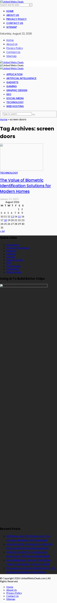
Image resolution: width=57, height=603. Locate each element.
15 (19, 216)
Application (14, 74)
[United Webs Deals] (12, 1)
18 (5, 220)
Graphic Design (16, 90)
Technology (15, 102)
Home (10, 11)
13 (12, 216)
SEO (8, 94)
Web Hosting (15, 106)
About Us (12, 15)
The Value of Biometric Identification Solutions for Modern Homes (25, 186)
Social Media (15, 98)
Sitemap (11, 27)
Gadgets (12, 82)
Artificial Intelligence (21, 78)
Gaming (11, 86)
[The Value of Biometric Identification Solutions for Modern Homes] (21, 169)
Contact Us (14, 23)
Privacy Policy (16, 19)
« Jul (2, 230)
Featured (11, 250)
